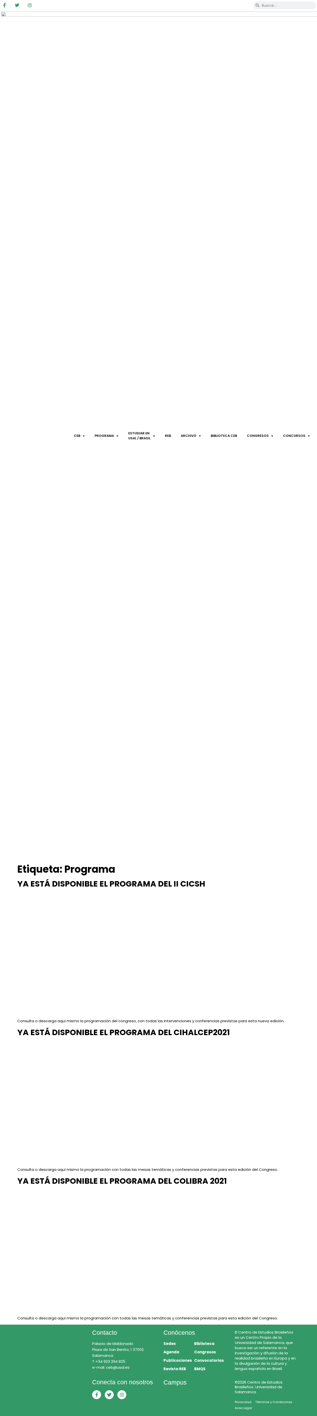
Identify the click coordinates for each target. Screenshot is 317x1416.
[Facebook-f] (4, 5)
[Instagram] (29, 5)
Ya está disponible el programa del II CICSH (111, 883)
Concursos (294, 435)
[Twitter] (17, 5)
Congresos (258, 435)
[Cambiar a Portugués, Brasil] (234, 5)
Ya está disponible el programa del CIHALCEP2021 (123, 1032)
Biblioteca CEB (224, 435)
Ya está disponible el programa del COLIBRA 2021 (122, 1180)
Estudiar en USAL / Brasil (139, 436)
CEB (77, 435)
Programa (104, 435)
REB (168, 435)
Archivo (188, 435)
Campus (175, 1382)
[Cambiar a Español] (243, 5)
